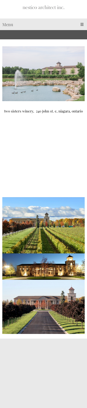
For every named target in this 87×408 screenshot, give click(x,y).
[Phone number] (5, 366)
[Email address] (5, 375)
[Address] (5, 384)
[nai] (43, 10)
